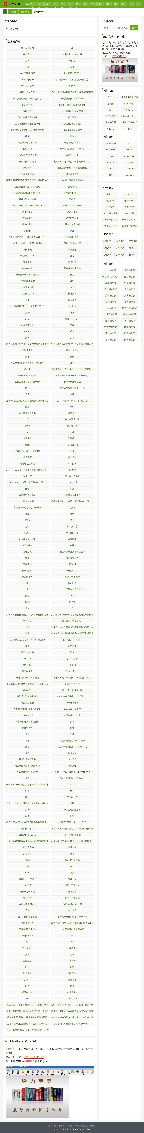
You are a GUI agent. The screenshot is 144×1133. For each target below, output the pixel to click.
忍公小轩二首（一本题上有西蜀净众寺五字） (27, 470)
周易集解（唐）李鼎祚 (129, 116)
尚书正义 (110, 129)
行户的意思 (129, 320)
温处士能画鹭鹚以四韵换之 (72, 778)
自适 (27, 740)
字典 (32, 4)
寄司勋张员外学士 (72, 142)
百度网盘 (30, 1061)
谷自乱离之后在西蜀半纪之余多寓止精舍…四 (72, 344)
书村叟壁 (27, 885)
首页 (14, 12)
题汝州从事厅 (27, 828)
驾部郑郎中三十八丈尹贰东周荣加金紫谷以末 (27, 784)
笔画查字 (110, 201)
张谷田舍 (72, 306)
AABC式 (107, 248)
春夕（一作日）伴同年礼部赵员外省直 (72, 772)
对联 (108, 4)
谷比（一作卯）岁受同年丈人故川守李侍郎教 (27, 803)
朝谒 (27, 872)
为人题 (72, 507)
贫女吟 (27, 426)
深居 (27, 312)
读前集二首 (72, 570)
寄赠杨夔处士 (27, 715)
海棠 (27, 595)
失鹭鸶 (27, 520)
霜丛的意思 (110, 339)
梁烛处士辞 (27, 224)
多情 (72, 721)
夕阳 (27, 356)
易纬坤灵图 (110, 122)
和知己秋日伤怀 (72, 797)
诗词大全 (25, 12)
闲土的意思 (129, 339)
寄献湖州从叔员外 (27, 161)
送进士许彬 (27, 105)
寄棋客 (72, 199)
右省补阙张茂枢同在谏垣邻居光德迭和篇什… (72, 841)
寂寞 (72, 967)
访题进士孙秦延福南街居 (72, 180)
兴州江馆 (27, 476)
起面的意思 (129, 270)
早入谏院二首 (72, 532)
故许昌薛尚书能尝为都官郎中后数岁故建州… (27, 822)
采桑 (27, 67)
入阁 (72, 394)
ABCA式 (133, 248)
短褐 (72, 954)
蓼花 (72, 331)
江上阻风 (72, 463)
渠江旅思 (72, 249)
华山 (27, 394)
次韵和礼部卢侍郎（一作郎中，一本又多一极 (72, 1017)
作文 (115, 4)
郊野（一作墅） (72, 319)
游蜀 (27, 646)
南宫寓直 (72, 910)
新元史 (110, 97)
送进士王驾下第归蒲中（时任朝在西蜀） (72, 677)
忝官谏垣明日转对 (27, 539)
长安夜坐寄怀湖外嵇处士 (72, 205)
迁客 (72, 363)
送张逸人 (27, 551)
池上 (72, 275)
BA (110, 175)
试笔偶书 (72, 413)
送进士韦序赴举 (72, 684)
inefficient (110, 150)
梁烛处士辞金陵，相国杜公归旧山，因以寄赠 (72, 1005)
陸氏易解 (110, 116)
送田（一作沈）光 (72, 671)
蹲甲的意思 (129, 333)
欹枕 (72, 784)
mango (129, 162)
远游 (27, 627)
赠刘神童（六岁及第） (72, 621)
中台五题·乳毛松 (27, 73)
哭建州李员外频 (72, 224)
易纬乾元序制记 (129, 122)
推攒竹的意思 (110, 327)
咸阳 (27, 300)
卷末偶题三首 (27, 570)
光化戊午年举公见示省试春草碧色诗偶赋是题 (72, 627)
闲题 (72, 451)
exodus (110, 162)
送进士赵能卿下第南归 (27, 117)
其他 (123, 4)
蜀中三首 (27, 658)
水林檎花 (27, 331)
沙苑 (72, 256)
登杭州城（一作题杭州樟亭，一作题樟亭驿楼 (27, 1005)
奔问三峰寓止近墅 (72, 809)
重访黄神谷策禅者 (27, 495)
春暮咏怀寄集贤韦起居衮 (27, 721)
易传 (111, 110)
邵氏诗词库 (129, 103)
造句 (85, 4)
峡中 (72, 407)
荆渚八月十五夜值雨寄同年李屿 (72, 916)
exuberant (129, 175)
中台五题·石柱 (27, 86)
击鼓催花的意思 (129, 308)
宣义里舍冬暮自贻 (27, 759)
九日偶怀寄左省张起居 (27, 772)
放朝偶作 (27, 167)
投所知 (27, 532)
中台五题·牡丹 (27, 79)
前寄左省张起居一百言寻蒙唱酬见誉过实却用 (72, 923)
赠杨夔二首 (72, 998)
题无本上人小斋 (72, 476)
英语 (70, 4)
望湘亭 (72, 61)
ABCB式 (120, 255)
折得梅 (72, 960)
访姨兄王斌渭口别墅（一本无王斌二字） (72, 161)
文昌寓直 (27, 438)
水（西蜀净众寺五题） (72, 589)
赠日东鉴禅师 (27, 501)
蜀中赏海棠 (72, 526)
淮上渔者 (72, 470)
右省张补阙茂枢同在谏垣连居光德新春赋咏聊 (27, 841)
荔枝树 (27, 602)
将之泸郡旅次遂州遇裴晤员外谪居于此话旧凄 (72, 633)
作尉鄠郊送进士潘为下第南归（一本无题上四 (27, 684)
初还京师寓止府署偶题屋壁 (72, 551)
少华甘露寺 (72, 658)
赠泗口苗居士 (72, 218)
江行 (72, 281)
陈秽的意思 (129, 276)
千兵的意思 (110, 308)
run (129, 143)
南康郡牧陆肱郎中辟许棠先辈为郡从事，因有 (72, 1011)
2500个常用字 (129, 213)
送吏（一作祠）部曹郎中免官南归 (72, 400)
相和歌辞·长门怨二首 (72, 54)
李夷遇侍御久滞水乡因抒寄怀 (27, 193)
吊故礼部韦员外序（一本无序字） (72, 746)
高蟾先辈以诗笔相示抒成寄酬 (27, 507)
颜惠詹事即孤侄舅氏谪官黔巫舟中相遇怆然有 (27, 180)
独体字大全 (129, 207)
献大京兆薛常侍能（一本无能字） (72, 696)
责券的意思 (110, 302)
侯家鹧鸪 (72, 583)
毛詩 (130, 129)
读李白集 (72, 564)
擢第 (27, 558)
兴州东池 (27, 249)
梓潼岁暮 (72, 293)
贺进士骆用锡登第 (72, 243)
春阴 (72, 545)
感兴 (27, 61)
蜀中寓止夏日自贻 (27, 413)
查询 (134, 27)
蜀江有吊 (72, 879)
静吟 (27, 797)
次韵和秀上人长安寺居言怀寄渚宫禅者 (27, 640)
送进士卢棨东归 (27, 92)
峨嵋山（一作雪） (27, 879)
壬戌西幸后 (72, 948)
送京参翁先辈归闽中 (72, 130)
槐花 (72, 854)
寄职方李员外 (27, 847)
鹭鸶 (27, 444)
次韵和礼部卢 (72, 558)
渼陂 (27, 753)
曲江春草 (27, 54)
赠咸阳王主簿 (27, 935)
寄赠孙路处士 (27, 702)
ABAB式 (120, 241)
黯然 (72, 986)
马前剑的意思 (110, 289)
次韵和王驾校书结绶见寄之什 (72, 105)
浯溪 (27, 489)
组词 (77, 4)
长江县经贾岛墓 (72, 860)
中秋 (72, 866)
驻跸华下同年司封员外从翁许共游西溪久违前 (27, 344)
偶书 (72, 791)
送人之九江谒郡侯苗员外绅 (27, 123)
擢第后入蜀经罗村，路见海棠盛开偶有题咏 (27, 1017)
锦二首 (72, 602)
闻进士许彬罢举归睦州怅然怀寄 (27, 205)
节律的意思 (110, 270)
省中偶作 (72, 759)
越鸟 (27, 514)
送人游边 (72, 117)
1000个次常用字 (110, 219)
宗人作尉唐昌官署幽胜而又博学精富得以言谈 (27, 614)
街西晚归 (72, 438)
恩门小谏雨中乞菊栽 (27, 916)
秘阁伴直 (27, 111)
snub (110, 168)
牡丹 (27, 967)
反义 (100, 4)
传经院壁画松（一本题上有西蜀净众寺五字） (72, 501)
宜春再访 (27, 564)
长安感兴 (72, 300)
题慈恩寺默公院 (27, 463)
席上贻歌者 (72, 426)
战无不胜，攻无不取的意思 (110, 276)
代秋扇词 (72, 753)
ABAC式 (120, 248)
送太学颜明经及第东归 (72, 111)
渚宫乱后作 (27, 577)
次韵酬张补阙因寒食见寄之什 (27, 709)
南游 (72, 136)
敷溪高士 (72, 765)
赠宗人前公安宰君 (72, 709)
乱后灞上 (27, 973)
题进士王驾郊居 (72, 885)
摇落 (72, 356)
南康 (72, 230)
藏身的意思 (110, 320)
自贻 (72, 728)
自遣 (27, 734)
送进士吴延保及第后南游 (27, 677)
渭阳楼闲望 (27, 671)
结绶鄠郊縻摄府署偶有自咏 (72, 740)
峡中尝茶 (72, 646)
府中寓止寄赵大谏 (27, 174)
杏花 (72, 325)
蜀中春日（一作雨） (72, 640)
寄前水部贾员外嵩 (27, 199)
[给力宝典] (12, 4)
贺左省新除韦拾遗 (72, 835)
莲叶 (27, 526)
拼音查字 (110, 194)
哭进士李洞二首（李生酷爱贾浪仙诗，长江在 (27, 1011)
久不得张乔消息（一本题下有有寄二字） (27, 237)
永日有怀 (27, 854)
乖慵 (27, 910)
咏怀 (27, 388)
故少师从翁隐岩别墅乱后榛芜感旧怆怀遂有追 (27, 400)
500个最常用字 (111, 213)
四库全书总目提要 (129, 97)
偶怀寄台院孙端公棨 (72, 904)
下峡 (72, 432)
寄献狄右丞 (27, 690)
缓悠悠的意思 (129, 314)
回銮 (27, 407)
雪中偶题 (72, 457)
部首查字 (129, 194)
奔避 (27, 419)
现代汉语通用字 (129, 219)
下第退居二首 (72, 444)
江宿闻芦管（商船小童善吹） (27, 451)
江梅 (27, 337)
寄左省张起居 (27, 923)
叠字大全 (110, 207)
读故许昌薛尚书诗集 (27, 929)
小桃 (27, 860)
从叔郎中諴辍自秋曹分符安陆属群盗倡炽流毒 (72, 92)
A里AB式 (133, 241)
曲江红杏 (27, 960)
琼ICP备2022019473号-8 (80, 1129)
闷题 (72, 67)
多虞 (27, 954)
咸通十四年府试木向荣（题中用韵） (72, 375)
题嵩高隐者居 (72, 237)
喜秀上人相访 (72, 350)
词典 (47, 4)
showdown (130, 168)
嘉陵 (27, 866)
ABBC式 (107, 255)
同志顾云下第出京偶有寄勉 (27, 765)
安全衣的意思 (110, 314)
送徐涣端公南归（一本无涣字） (27, 98)
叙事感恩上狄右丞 (72, 381)
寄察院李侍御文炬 (27, 904)
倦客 (27, 778)
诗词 (27, 4)
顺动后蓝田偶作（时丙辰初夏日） (72, 167)
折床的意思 (129, 295)
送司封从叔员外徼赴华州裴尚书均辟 (27, 130)
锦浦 (72, 872)
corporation (110, 143)
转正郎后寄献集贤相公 (72, 690)
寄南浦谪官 (72, 186)
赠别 (27, 136)
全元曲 (110, 103)
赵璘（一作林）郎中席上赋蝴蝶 (27, 243)
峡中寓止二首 (72, 174)
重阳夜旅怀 (27, 948)
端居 (72, 312)
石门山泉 (72, 665)
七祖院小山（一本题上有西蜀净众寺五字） (27, 482)
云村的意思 (129, 289)
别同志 (72, 86)
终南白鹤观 (27, 268)
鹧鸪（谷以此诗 (72, 577)
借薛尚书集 (27, 992)
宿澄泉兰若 (27, 898)
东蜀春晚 (72, 847)
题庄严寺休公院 (27, 891)
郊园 (27, 319)
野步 (27, 791)
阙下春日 (27, 621)
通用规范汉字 (110, 226)
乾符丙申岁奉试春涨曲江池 (72, 388)
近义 (92, 4)
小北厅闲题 (72, 992)
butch (129, 150)
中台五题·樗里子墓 (72, 73)
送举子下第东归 (72, 898)
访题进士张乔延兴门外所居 (27, 186)
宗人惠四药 (27, 979)
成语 (39, 4)
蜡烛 (27, 608)
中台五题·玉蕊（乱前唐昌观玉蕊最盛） (72, 79)
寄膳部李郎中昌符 (72, 193)
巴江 (72, 816)
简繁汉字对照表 (129, 226)
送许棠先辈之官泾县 (72, 123)
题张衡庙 (72, 979)
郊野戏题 (72, 973)
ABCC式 (133, 255)
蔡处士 (27, 369)
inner (110, 156)
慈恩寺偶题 (27, 665)
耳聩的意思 (110, 283)
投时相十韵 (27, 350)
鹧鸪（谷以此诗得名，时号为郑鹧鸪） (72, 1023)
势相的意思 (110, 295)
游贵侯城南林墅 (27, 281)
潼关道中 (72, 262)
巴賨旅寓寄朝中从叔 (27, 142)
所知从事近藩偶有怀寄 (27, 696)
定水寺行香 (72, 482)
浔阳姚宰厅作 (27, 293)
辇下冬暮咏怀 (27, 652)
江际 (27, 633)
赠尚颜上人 (27, 218)
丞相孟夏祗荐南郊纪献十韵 (27, 381)
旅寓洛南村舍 (27, 325)
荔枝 (72, 337)
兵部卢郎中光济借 (27, 835)
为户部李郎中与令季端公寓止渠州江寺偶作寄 (72, 614)
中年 (72, 734)
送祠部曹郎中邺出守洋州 (72, 98)
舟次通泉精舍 (27, 287)
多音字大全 (129, 201)
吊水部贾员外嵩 (72, 419)
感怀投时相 (27, 728)
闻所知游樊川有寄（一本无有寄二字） (27, 306)
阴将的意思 (129, 327)
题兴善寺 (72, 891)
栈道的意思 (129, 302)
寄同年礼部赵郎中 (72, 715)
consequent (129, 156)
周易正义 (129, 110)
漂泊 (27, 746)
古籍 (62, 4)
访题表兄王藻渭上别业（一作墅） (72, 822)
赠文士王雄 (27, 212)
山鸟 (27, 986)
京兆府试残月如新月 (27, 375)
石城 (72, 652)
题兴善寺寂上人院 (72, 268)
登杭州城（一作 (27, 256)
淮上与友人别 (27, 48)
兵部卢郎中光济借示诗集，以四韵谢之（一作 (27, 1030)
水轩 (72, 287)
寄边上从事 (27, 149)
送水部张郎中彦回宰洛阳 (72, 929)
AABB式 (107, 241)
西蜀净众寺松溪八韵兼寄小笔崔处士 (27, 363)
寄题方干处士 (72, 155)
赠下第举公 (27, 545)
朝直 (27, 816)
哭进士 (27, 230)
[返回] (5, 11)
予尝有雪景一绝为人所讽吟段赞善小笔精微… (72, 369)
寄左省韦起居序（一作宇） (72, 149)
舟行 (27, 809)
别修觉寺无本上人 (72, 495)
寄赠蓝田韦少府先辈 (27, 155)
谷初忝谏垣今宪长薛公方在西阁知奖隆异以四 (72, 828)
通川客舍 (27, 262)
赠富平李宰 (72, 212)
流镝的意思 (110, 333)
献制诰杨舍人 (72, 702)
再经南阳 (72, 539)
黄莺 (72, 514)
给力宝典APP (119, 56)
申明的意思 (129, 283)
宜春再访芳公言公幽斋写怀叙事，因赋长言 (27, 1023)
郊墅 (72, 803)
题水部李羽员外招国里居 (27, 275)
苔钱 (72, 520)
